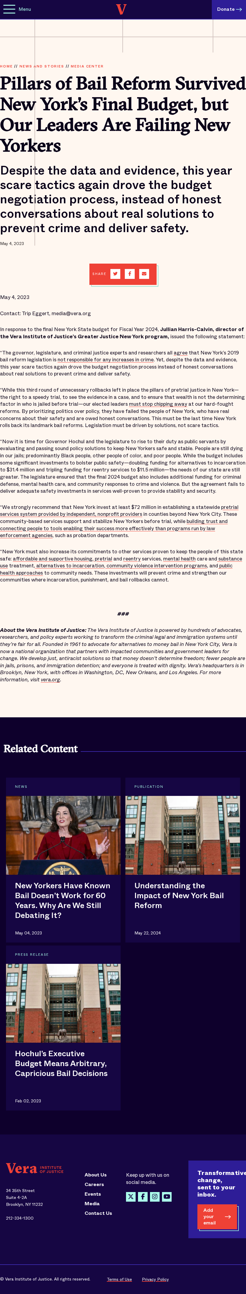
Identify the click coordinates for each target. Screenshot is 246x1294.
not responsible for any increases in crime (106, 359)
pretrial (103, 559)
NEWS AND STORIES (42, 66)
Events (93, 1194)
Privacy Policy (155, 1279)
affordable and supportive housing (52, 559)
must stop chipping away (158, 404)
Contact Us (98, 1213)
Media (92, 1203)
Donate (226, 9)
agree (181, 353)
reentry (132, 559)
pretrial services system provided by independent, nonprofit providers (119, 511)
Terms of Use (119, 1279)
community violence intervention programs (156, 565)
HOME (6, 66)
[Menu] (9, 9)
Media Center (87, 66)
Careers (94, 1184)
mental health (179, 559)
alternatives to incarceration (69, 565)
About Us (96, 1175)
